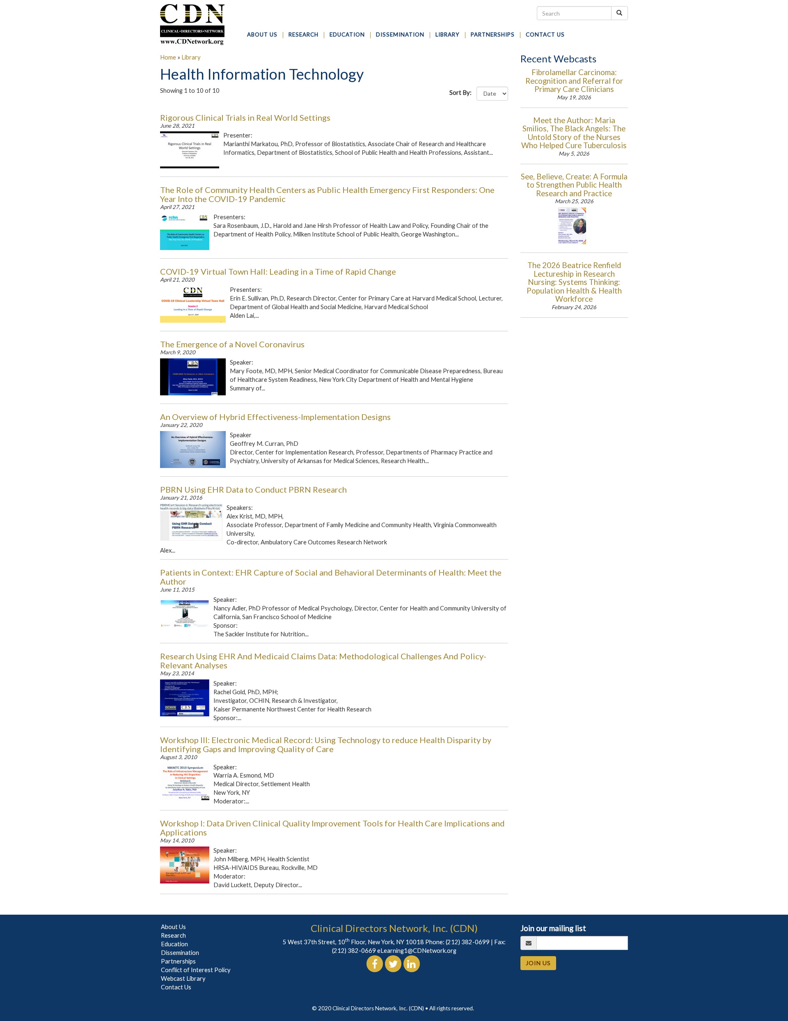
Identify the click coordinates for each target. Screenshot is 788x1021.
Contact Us (176, 987)
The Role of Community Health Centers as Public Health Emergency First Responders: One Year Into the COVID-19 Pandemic (327, 194)
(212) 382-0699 (468, 941)
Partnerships (178, 961)
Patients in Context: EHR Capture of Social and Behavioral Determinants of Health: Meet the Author (331, 576)
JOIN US (538, 962)
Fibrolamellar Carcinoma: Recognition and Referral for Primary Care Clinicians (574, 81)
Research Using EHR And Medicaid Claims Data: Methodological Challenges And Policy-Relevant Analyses (323, 660)
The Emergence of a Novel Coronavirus (232, 344)
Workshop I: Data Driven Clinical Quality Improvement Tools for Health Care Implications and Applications (332, 827)
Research (173, 935)
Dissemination (180, 952)
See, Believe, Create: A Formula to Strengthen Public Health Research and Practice (574, 185)
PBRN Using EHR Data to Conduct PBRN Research (253, 489)
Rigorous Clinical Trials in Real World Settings (245, 117)
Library (191, 57)
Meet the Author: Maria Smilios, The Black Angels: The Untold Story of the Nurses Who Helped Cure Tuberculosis (574, 133)
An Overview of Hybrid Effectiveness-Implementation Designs (275, 417)
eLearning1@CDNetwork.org (416, 950)
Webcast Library (183, 978)
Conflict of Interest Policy (196, 969)
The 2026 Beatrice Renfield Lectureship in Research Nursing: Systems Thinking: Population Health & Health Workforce (574, 282)
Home (168, 57)
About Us (173, 926)
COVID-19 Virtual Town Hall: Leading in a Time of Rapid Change (278, 271)
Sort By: (462, 92)
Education (174, 944)
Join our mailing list (553, 928)
